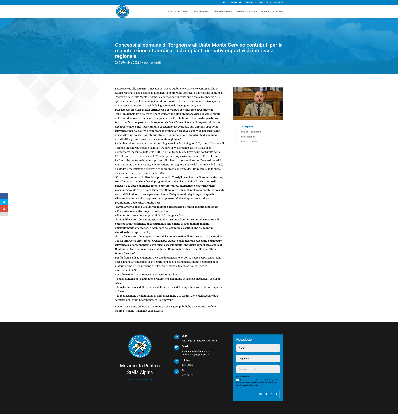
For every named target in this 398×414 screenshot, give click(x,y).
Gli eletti (263, 2)
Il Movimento (235, 2)
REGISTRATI (267, 394)
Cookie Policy (148, 379)
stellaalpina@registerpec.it (195, 354)
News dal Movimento (250, 131)
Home (223, 2)
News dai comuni (248, 141)
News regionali (151, 62)
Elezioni (249, 2)
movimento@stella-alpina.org (196, 351)
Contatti (278, 2)
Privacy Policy (132, 379)
